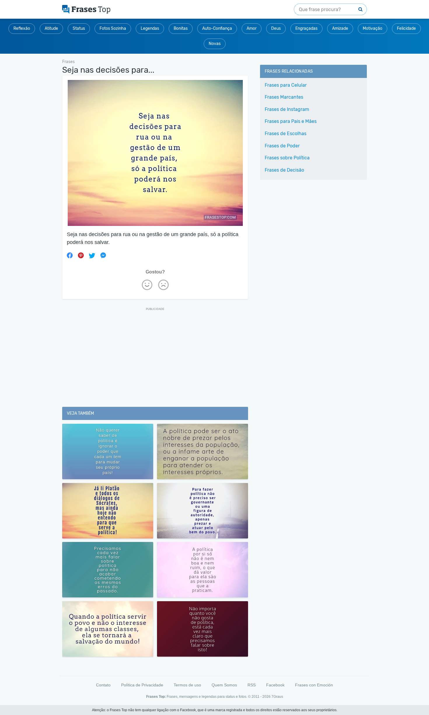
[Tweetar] (92, 255)
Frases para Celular (286, 85)
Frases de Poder (282, 146)
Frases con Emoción (314, 685)
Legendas (150, 28)
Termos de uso (187, 685)
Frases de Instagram (287, 109)
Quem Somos (224, 685)
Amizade (340, 28)
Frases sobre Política (287, 158)
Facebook (275, 685)
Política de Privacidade (142, 685)
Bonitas (181, 28)
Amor (252, 28)
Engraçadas (306, 28)
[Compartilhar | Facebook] (69, 255)
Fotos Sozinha (113, 28)
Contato (103, 685)
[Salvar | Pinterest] (80, 255)
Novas (215, 43)
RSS (251, 685)
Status (79, 28)
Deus (276, 28)
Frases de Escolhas (285, 133)
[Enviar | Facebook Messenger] (103, 255)
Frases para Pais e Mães (291, 121)
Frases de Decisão (284, 170)
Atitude (51, 28)
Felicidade (406, 28)
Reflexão (21, 28)
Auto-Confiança (217, 28)
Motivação (372, 28)
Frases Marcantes (284, 97)
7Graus (277, 697)
